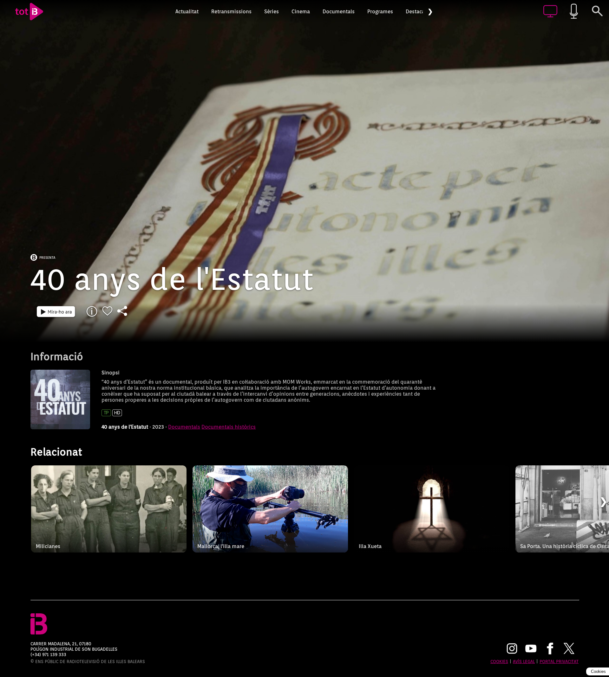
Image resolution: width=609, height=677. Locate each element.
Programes (380, 12)
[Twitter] (569, 649)
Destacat (416, 12)
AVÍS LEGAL (524, 661)
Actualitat (187, 12)
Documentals (339, 12)
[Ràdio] (574, 11)
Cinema (300, 12)
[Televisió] (550, 11)
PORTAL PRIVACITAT (559, 661)
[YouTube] (531, 649)
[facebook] (550, 649)
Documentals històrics (228, 427)
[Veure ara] (56, 311)
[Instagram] (512, 649)
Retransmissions (231, 12)
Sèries (271, 12)
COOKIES (499, 661)
